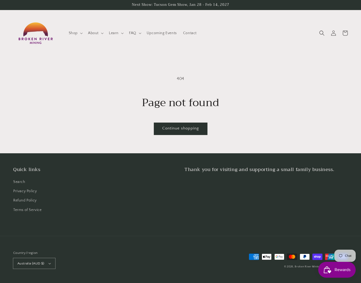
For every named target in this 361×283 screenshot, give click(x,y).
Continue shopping (180, 128)
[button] (75, 33)
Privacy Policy (25, 191)
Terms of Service (27, 210)
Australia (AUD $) (30, 263)
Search (19, 182)
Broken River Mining (307, 266)
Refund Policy (25, 200)
